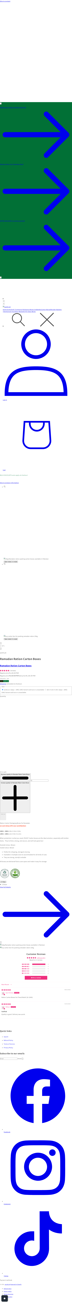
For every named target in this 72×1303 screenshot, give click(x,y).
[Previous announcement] (1, 103)
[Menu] (4, 301)
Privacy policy (8, 1291)
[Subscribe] (22, 1059)
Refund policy (8, 1288)
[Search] (36, 320)
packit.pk (7, 1284)
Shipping (3, 684)
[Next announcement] (1, 277)
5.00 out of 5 (41, 958)
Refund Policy (8, 1040)
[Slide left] (1, 643)
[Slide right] (1, 649)
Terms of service (8, 1294)
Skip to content (5, 1)
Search (6, 1037)
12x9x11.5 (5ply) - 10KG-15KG (24, 690)
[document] (36, 946)
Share (4, 882)
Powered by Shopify (16, 1284)
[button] (5, 671)
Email (20, 1059)
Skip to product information (9, 483)
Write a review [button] (36, 978)
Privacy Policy (8, 1048)
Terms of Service (9, 1044)
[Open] (4, 1298)
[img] (6, 990)
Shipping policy (8, 1297)
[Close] (1, 942)
